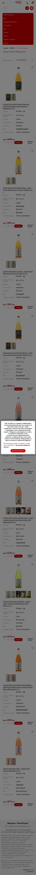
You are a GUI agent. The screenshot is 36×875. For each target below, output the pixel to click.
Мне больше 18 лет (18, 450)
